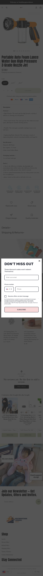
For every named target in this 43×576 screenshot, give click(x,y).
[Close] (39, 261)
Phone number (9, 284)
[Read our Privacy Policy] (38, 299)
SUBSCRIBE (21, 310)
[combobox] (9, 289)
